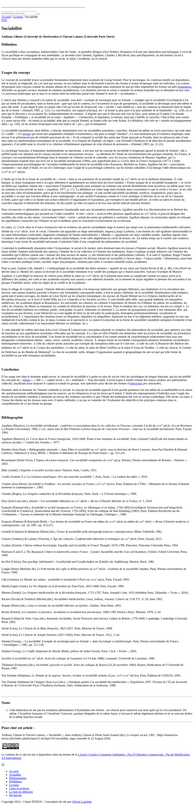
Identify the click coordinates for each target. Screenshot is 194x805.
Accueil (6, 16)
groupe (27, 133)
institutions (185, 86)
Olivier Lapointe (82, 801)
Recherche (15, 795)
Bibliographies (18, 778)
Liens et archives (19, 788)
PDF (4, 20)
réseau (26, 380)
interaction (136, 383)
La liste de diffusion (21, 791)
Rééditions (15, 781)
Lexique (18, 16)
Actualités (15, 774)
